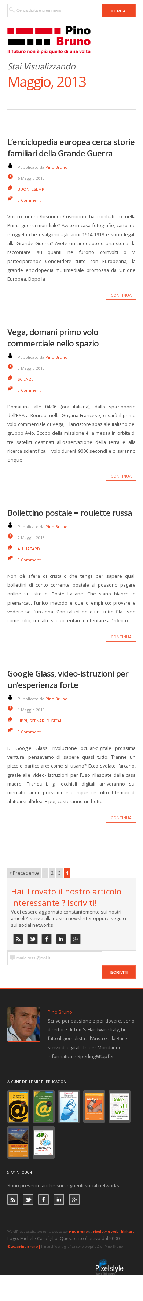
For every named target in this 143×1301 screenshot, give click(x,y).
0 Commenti (30, 200)
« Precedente (24, 873)
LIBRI (22, 721)
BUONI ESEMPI (31, 189)
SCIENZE (25, 379)
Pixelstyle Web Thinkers (114, 1231)
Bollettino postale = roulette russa (69, 512)
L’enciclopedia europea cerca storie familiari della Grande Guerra (71, 147)
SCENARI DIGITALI (46, 721)
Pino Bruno (56, 167)
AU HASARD (29, 548)
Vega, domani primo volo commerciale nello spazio (53, 337)
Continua (121, 295)
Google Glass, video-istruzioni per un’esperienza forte (67, 679)
